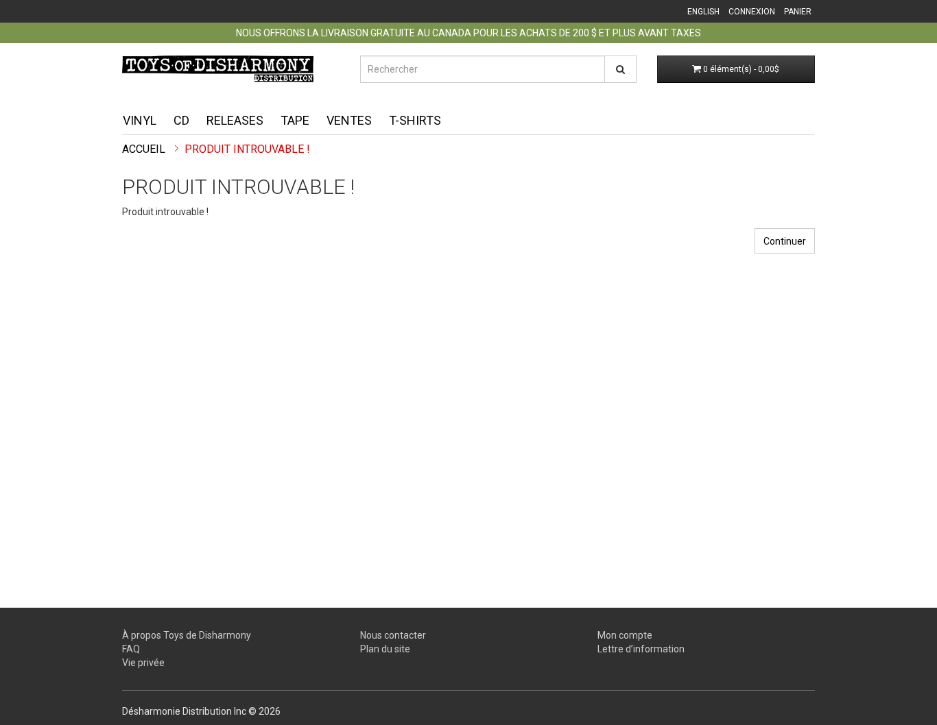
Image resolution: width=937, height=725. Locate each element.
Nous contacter (393, 635)
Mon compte (624, 635)
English (703, 11)
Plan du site (385, 648)
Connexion (751, 11)
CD (181, 120)
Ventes (349, 120)
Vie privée (143, 662)
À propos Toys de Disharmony (186, 635)
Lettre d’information (641, 648)
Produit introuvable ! (247, 149)
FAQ (131, 648)
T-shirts (415, 120)
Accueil (143, 149)
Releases (234, 120)
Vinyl (139, 120)
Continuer (784, 241)
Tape (295, 120)
